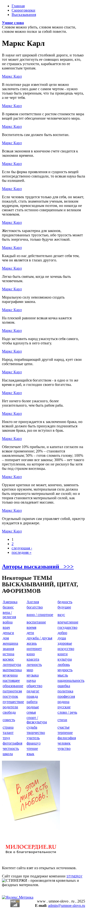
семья (31, 712)
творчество (36, 733)
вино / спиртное (40, 615)
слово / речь (67, 712)
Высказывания (24, 15)
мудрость (65, 670)
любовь (64, 665)
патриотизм (12, 691)
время (31, 627)
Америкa (10, 602)
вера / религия (9, 614)
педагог (33, 691)
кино (31, 654)
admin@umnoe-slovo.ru (66, 905)
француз (33, 743)
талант (8, 733)
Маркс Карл (12, 76)
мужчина (10, 675)
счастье (64, 727)
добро (62, 633)
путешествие (13, 702)
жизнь (32, 643)
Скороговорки (23, 10)
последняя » (21, 552)
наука (31, 680)
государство (67, 627)
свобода (9, 712)
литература (12, 665)
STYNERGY (74, 876)
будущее (64, 607)
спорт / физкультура (37, 720)
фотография (12, 743)
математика (12, 670)
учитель (33, 738)
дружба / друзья (39, 638)
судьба (32, 727)
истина (8, 654)
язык (30, 754)
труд (6, 738)
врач (6, 627)
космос (8, 659)
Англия (33, 602)
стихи (62, 720)
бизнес (8, 607)
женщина (10, 643)
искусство (66, 649)
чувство (64, 748)
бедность (65, 602)
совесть (9, 720)
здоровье (65, 643)
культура (65, 659)
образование (13, 686)
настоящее (11, 680)
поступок (10, 696)
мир (30, 670)
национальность (71, 680)
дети (30, 633)
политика (65, 691)
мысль (63, 675)
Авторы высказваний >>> (38, 566)
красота (33, 659)
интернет (34, 649)
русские (64, 707)
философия (67, 738)
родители (10, 707)
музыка (33, 675)
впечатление (68, 622)
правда (32, 696)
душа (62, 638)
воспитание (36, 622)
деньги (8, 633)
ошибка (64, 686)
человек (64, 743)
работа (32, 702)
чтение (32, 748)
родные (33, 707)
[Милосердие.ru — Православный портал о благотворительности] (31, 856)
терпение (65, 733)
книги (63, 654)
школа (8, 754)
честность (11, 748)
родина (63, 702)
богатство (35, 607)
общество (34, 686)
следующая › (22, 548)
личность (34, 665)
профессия (66, 696)
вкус (61, 615)
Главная (18, 6)
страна (8, 727)
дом (6, 638)
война (8, 622)
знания (8, 649)
